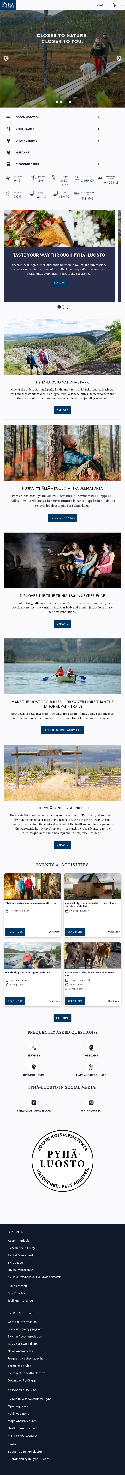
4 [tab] (69, 101)
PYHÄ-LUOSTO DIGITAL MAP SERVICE (34, 1277)
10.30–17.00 (64, 181)
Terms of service (19, 1365)
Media (12, 1444)
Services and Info (22, 1390)
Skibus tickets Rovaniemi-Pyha (30, 1399)
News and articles (20, 1351)
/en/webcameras (91, 1047)
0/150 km (88, 179)
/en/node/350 (34, 1047)
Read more (15, 931)
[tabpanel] (62, 59)
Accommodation (19, 1240)
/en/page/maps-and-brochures (91, 1066)
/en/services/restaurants (62, 128)
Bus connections (62, 163)
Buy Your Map (17, 1293)
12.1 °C (40, 195)
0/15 (17, 179)
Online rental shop (21, 1270)
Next (119, 58)
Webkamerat (62, 152)
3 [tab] (64, 101)
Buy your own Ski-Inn (23, 1343)
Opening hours (18, 1406)
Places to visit (17, 1286)
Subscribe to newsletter (25, 1451)
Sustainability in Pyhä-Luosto (29, 1459)
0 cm (17, 195)
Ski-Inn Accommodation (25, 1336)
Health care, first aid (22, 1428)
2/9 (41, 179)
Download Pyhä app (22, 1380)
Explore (59, 282)
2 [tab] (60, 101)
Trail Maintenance (20, 1300)
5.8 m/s (87, 196)
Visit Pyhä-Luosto (22, 1435)
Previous (6, 58)
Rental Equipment (20, 1255)
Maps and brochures (22, 1421)
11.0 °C (64, 195)
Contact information (22, 1321)
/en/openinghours (62, 140)
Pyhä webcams (18, 1413)
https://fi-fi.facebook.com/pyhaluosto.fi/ (34, 1103)
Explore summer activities (63, 730)
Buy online (16, 1232)
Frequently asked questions (27, 1358)
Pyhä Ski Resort (20, 1313)
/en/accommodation (62, 116)
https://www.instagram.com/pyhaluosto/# (91, 1103)
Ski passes (15, 1262)
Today (99, 5)
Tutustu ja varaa (62, 517)
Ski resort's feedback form (27, 1373)
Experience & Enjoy (21, 1248)
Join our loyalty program (25, 1329)
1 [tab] (56, 101)
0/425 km (111, 180)
